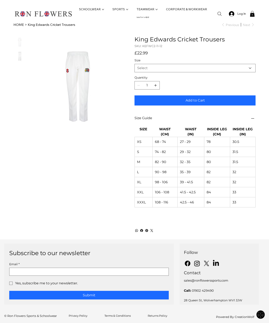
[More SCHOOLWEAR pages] (103, 9)
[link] (252, 14)
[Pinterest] (147, 230)
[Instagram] (197, 263)
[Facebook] (142, 230)
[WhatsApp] (136, 230)
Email (14, 264)
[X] (206, 263)
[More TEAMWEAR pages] (157, 9)
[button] (220, 14)
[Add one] (155, 85)
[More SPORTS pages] (127, 9)
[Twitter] (152, 230)
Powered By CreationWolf (235, 317)
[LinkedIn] (216, 263)
